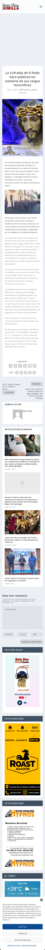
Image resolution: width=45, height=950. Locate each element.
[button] (41, 900)
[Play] (20, 703)
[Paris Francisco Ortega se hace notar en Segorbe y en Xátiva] (22, 561)
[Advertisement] (22, 37)
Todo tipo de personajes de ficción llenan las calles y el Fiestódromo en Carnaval (21, 539)
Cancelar (22, 933)
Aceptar (23, 927)
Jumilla (33, 90)
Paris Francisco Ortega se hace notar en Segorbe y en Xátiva (22, 579)
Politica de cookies (14, 945)
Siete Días (27, 411)
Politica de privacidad (28, 945)
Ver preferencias (22, 940)
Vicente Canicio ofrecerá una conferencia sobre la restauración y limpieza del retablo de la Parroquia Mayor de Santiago (21, 500)
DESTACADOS (24, 90)
